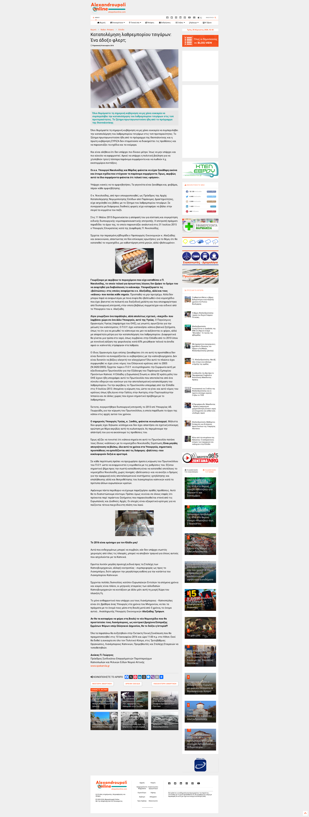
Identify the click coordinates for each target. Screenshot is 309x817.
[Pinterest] (185, 17)
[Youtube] (189, 17)
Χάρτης (153, 793)
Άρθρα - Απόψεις (107, 30)
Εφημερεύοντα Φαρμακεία (142, 787)
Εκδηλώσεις (166, 23)
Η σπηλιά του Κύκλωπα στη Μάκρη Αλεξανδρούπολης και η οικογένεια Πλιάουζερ (102, 723)
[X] (172, 17)
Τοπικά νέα (134, 23)
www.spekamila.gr (100, 665)
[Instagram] (176, 17)
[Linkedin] (180, 17)
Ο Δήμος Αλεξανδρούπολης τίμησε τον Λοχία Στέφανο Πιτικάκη (203, 315)
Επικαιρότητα (117, 23)
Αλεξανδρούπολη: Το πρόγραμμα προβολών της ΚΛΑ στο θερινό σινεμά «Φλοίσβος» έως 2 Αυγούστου (200, 517)
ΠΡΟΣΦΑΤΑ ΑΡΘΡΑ (195, 290)
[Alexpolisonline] (194, 17)
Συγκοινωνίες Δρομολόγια (153, 787)
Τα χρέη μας (193, 635)
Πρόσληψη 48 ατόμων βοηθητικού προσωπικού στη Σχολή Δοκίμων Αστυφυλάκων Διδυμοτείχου (200, 741)
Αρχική (102, 23)
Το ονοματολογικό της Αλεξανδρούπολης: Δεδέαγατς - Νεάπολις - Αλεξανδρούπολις (163, 723)
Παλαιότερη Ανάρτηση (165, 684)
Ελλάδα (121, 30)
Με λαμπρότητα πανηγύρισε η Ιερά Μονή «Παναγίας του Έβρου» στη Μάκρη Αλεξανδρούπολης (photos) (104, 701)
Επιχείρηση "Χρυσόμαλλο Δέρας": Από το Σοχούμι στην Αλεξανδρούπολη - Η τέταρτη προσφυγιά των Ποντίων (164, 701)
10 (189, 729)
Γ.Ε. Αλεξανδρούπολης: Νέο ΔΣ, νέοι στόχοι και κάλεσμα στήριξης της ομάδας (204, 362)
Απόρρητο (153, 797)
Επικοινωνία (153, 801)
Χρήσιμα (193, 23)
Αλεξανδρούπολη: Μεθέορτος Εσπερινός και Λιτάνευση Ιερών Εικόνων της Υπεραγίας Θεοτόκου (200, 657)
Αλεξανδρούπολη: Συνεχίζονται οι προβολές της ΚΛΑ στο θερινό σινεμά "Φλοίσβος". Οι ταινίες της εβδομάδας (204, 330)
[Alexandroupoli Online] (108, 12)
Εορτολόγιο (142, 793)
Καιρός (153, 783)
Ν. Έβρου (208, 23)
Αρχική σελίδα (133, 684)
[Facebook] (167, 17)
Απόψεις (150, 23)
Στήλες (180, 23)
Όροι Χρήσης (142, 801)
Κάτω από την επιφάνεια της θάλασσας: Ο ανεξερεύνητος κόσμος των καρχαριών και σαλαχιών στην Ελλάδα (133, 701)
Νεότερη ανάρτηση (102, 684)
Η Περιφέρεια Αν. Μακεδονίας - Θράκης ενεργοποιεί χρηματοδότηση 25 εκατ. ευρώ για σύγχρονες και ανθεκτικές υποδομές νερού (204, 408)
